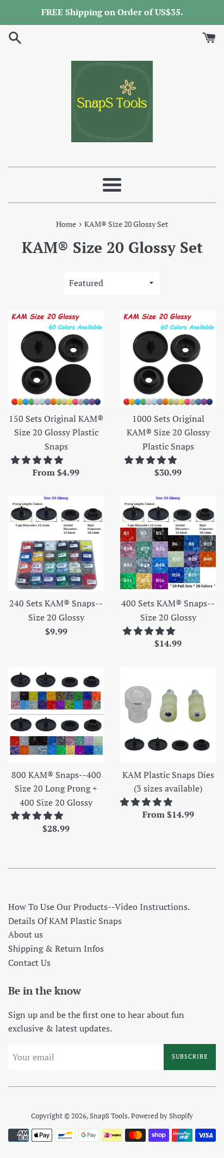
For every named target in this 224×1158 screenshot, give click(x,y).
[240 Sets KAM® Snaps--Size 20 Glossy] (56, 543)
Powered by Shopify (162, 1116)
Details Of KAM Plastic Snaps (65, 921)
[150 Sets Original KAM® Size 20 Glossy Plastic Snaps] (56, 359)
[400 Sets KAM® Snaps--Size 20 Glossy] (168, 543)
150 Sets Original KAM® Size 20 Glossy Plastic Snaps (56, 432)
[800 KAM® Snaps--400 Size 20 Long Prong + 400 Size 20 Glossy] (56, 715)
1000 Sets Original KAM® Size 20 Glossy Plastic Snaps (168, 432)
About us (25, 934)
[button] (38, 460)
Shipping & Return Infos (56, 948)
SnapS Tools (109, 1116)
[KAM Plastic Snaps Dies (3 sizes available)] (168, 715)
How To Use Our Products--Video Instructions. (99, 907)
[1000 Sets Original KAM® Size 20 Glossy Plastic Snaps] (168, 359)
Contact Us (29, 963)
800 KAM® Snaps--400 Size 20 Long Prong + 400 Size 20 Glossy (56, 788)
